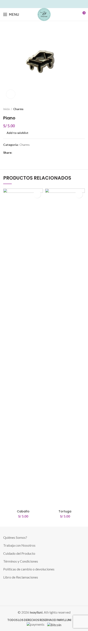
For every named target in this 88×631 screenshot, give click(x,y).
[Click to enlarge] (10, 94)
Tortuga (65, 511)
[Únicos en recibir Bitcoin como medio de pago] (53, 624)
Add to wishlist (17, 132)
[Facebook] (31, 4)
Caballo (23, 511)
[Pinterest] (41, 4)
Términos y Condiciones (20, 561)
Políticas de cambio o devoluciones (28, 569)
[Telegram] (56, 4)
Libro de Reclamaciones (20, 577)
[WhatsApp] (51, 4)
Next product (83, 109)
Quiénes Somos (14, 537)
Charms (18, 109)
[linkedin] (46, 4)
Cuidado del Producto (19, 553)
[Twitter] (36, 4)
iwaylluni (36, 612)
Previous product (74, 109)
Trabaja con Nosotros (19, 545)
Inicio (6, 109)
